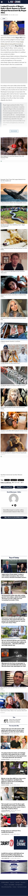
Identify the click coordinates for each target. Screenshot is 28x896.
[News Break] (22, 482)
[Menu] (2, 2)
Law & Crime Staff (5, 733)
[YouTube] (12, 482)
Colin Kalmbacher (5, 810)
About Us (12, 882)
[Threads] (18, 482)
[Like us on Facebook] (14, 482)
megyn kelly (14, 480)
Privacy (5, 884)
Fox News (7, 480)
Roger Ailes (21, 480)
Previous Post (8, 487)
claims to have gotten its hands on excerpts (12, 44)
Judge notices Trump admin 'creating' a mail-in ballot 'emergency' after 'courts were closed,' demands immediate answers (14, 576)
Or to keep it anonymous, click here (14, 721)
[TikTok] (15, 482)
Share (4, 18)
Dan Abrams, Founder (22, 886)
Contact (14, 886)
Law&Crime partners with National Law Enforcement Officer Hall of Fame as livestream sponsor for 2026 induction (12, 855)
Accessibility (11, 884)
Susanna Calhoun (5, 759)
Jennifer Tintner (5, 784)
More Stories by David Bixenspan (14, 517)
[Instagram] (17, 482)
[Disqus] (14, 537)
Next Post (20, 487)
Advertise (17, 882)
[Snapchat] (21, 482)
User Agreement (18, 884)
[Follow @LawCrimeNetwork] (20, 482)
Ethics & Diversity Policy (6, 886)
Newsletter (23, 882)
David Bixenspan (4, 14)
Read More (14, 131)
